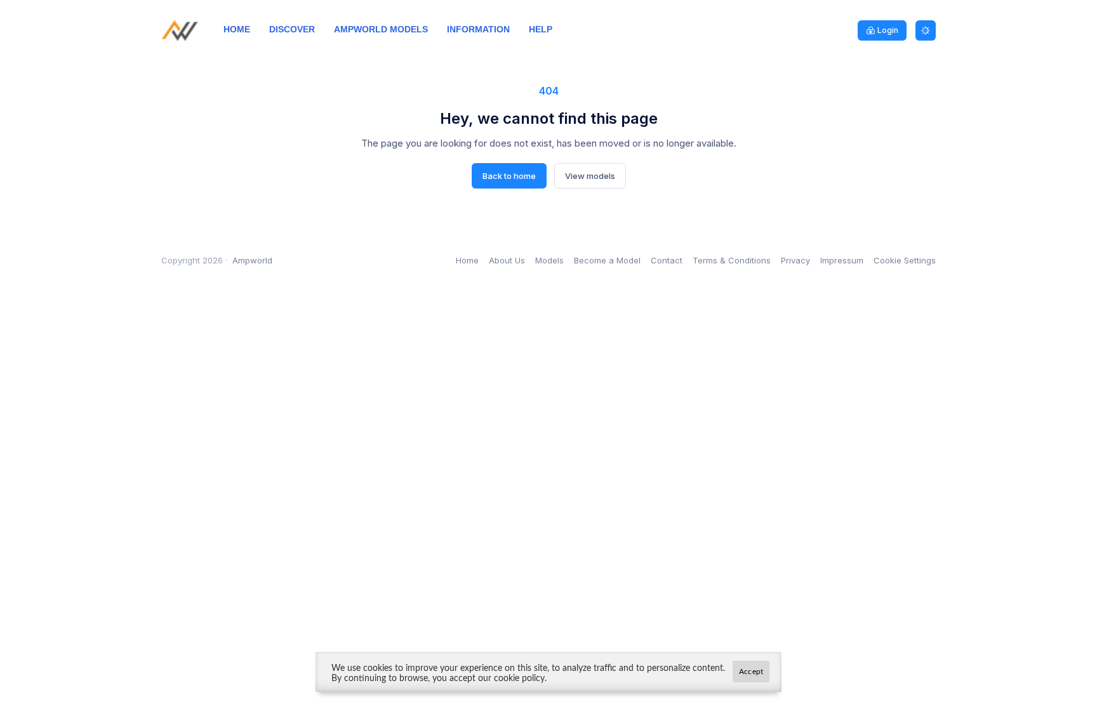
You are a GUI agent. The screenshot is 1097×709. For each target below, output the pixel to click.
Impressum (841, 260)
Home (467, 260)
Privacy (795, 260)
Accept (751, 671)
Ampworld (252, 260)
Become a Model (607, 260)
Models (549, 260)
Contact (666, 260)
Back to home (509, 176)
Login (887, 30)
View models (590, 176)
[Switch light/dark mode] (925, 30)
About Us (507, 260)
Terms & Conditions (732, 260)
